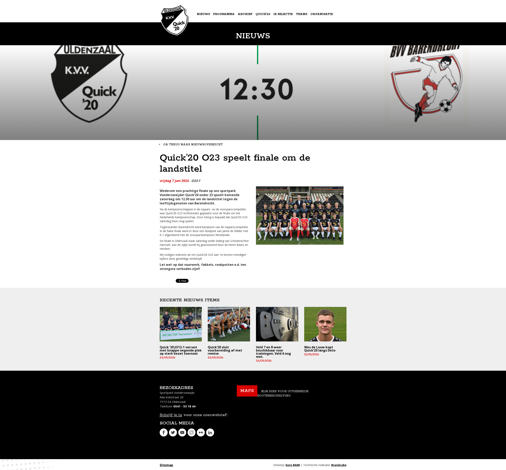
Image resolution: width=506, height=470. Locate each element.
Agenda (204, 30)
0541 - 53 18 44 (184, 406)
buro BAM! (293, 465)
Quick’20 (263, 14)
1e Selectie (283, 14)
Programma (224, 14)
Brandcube (338, 465)
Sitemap (166, 465)
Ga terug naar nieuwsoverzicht (193, 144)
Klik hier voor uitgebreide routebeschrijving (283, 394)
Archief (245, 14)
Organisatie (321, 14)
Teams (301, 14)
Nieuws (203, 14)
